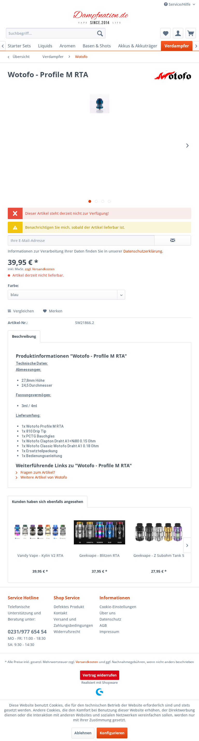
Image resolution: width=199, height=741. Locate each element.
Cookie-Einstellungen (118, 606)
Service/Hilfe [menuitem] (179, 4)
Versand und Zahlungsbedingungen (73, 622)
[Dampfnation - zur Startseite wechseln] (100, 17)
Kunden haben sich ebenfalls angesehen (47, 501)
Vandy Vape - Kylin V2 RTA (40, 555)
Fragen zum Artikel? (37, 472)
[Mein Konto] (178, 33)
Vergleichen (23, 310)
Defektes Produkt (69, 606)
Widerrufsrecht (67, 631)
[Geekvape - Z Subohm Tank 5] (158, 532)
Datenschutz (110, 619)
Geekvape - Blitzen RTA (99, 555)
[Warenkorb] (191, 33)
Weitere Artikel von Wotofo (43, 477)
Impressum (109, 631)
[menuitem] (55, 33)
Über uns (108, 612)
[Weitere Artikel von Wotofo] (172, 79)
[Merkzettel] (165, 33)
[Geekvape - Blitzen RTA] (99, 532)
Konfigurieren (112, 732)
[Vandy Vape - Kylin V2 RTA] (40, 532)
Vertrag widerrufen (100, 675)
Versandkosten (87, 662)
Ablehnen (82, 732)
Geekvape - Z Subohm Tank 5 (158, 555)
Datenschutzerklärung (142, 251)
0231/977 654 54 (27, 631)
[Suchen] (100, 33)
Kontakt (60, 612)
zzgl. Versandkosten (40, 269)
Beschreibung (24, 336)
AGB (103, 625)
